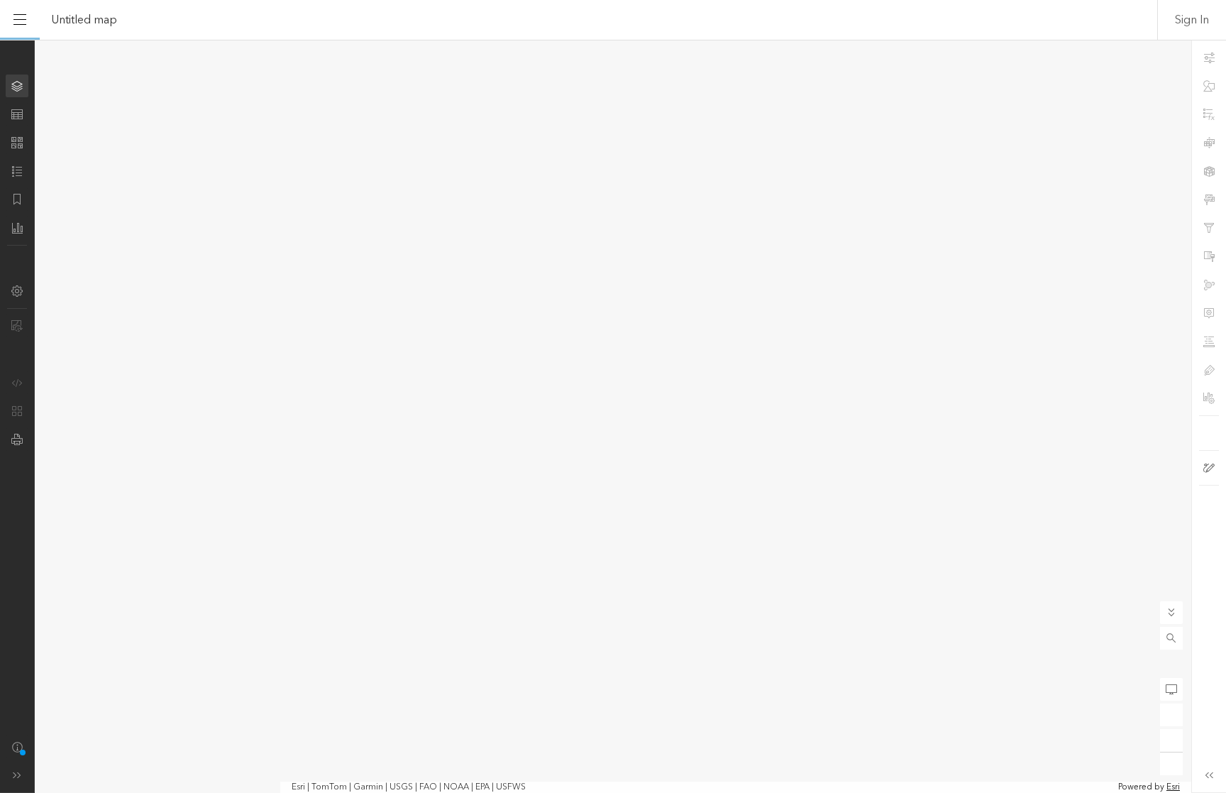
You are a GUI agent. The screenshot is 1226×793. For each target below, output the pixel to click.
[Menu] (20, 20)
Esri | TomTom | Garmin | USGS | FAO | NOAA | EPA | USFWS (409, 787)
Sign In (1192, 20)
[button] (1171, 638)
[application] (613, 416)
